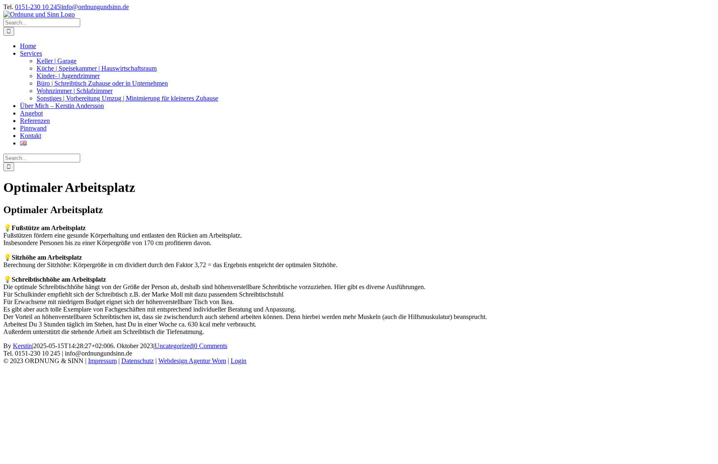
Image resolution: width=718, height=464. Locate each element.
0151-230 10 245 (37, 6)
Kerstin (22, 345)
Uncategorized (174, 345)
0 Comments (210, 345)
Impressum (102, 360)
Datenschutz (137, 360)
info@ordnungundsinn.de (95, 6)
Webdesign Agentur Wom (192, 360)
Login (238, 360)
